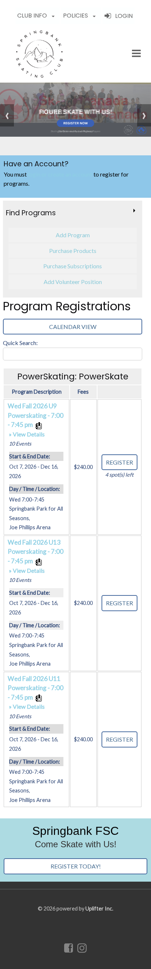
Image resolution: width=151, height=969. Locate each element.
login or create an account (60, 174)
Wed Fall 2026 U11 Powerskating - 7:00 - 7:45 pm (35, 692)
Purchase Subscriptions (72, 265)
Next (144, 115)
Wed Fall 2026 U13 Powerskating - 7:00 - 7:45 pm (35, 556)
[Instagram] (83, 948)
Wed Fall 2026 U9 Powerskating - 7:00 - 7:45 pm (35, 420)
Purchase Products (72, 250)
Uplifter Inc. (99, 908)
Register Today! (76, 866)
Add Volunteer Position (73, 281)
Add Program (73, 234)
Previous (7, 115)
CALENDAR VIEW (72, 326)
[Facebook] (69, 948)
